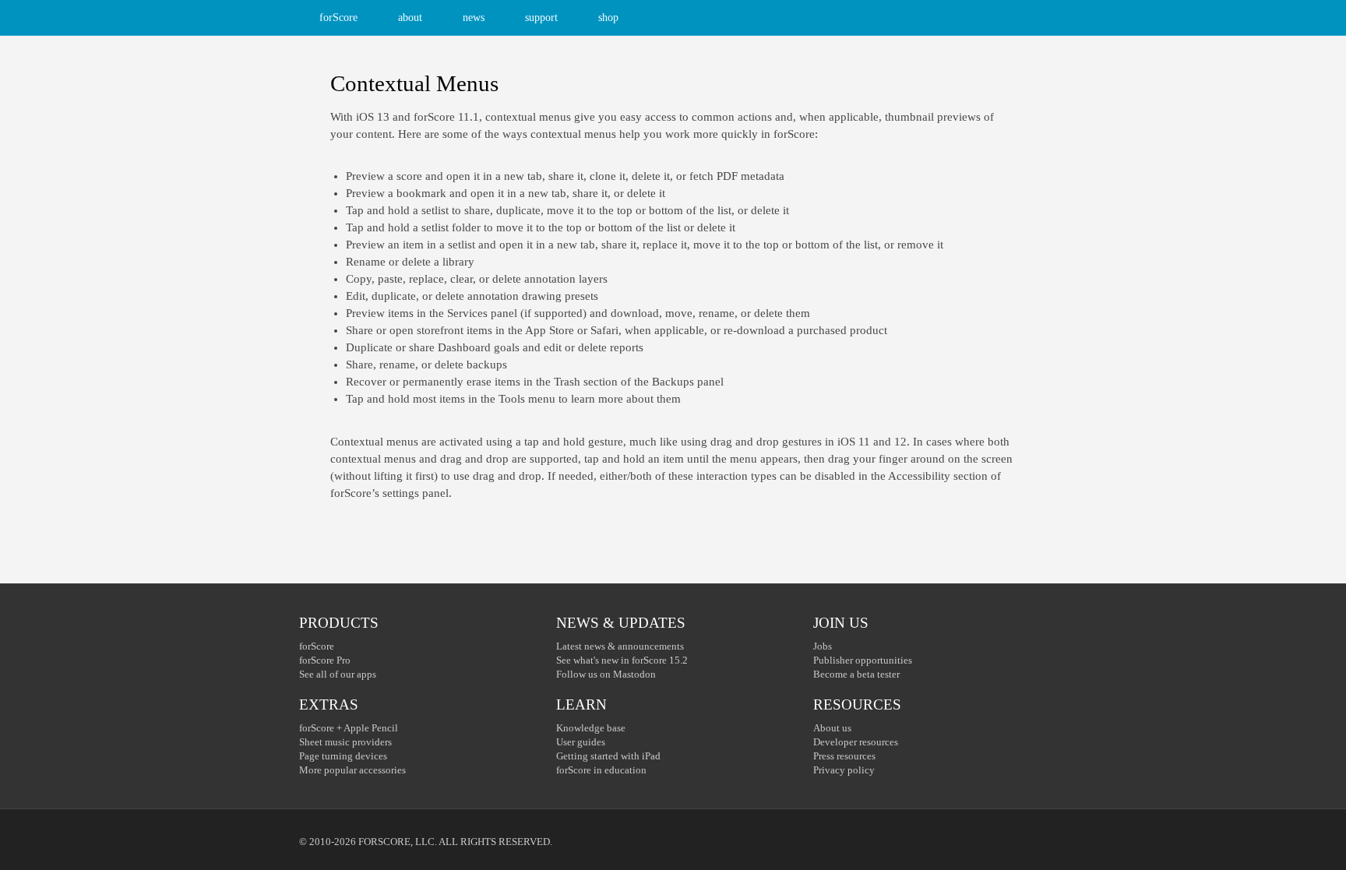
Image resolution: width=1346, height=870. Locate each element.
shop (608, 17)
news (473, 17)
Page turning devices (343, 756)
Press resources (844, 756)
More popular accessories (352, 770)
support (541, 17)
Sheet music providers (345, 742)
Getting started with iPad (608, 756)
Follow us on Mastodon (606, 674)
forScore (338, 17)
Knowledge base (590, 728)
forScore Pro (325, 660)
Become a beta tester (856, 674)
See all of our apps (337, 674)
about (410, 17)
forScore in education (601, 770)
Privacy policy (844, 770)
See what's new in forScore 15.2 (622, 660)
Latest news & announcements (620, 646)
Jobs (822, 646)
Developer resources (855, 742)
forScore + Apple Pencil (348, 728)
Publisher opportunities (862, 660)
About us (832, 728)
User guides (580, 742)
